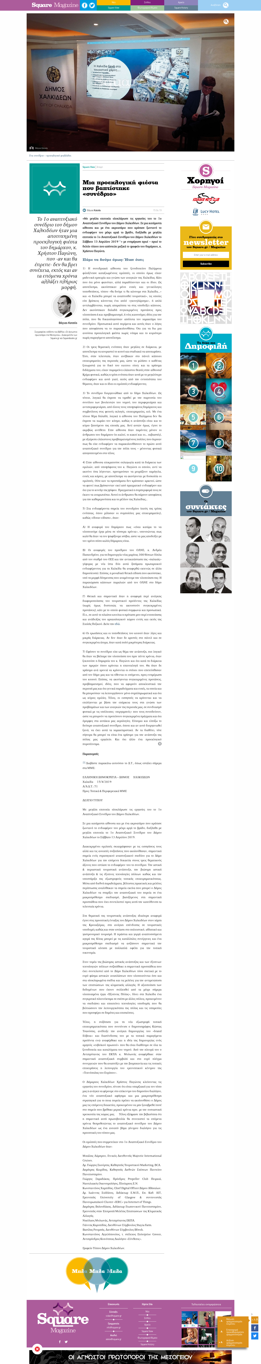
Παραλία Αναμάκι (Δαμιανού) (219, 436)
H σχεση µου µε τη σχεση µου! (206, 1319)
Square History (147, 1344)
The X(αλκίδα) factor (189, 1336)
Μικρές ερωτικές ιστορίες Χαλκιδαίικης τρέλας (193, 412)
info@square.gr (114, 1328)
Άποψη (100, 167)
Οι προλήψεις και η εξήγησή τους (193, 462)
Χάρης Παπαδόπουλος (193, 574)
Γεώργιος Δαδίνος (218, 574)
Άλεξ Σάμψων (218, 548)
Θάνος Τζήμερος (193, 548)
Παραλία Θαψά (193, 436)
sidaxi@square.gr (114, 1316)
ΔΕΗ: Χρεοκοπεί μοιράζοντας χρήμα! (219, 359)
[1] (120, 241)
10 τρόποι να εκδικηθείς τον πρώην (219, 385)
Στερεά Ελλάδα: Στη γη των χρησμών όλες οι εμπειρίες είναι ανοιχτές (189, 1319)
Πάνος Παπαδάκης (218, 522)
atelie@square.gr (113, 1339)
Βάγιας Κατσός (68, 323)
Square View (89, 167)
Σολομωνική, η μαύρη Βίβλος (193, 359)
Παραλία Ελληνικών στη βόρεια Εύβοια (219, 411)
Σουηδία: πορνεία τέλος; (219, 462)
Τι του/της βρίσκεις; (206, 1336)
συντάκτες (206, 507)
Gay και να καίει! (193, 385)
